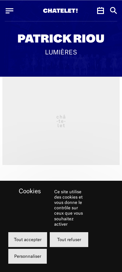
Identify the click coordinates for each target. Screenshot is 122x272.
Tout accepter (27, 239)
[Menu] (9, 10)
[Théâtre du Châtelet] (60, 10)
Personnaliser (27, 256)
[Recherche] (113, 10)
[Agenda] (100, 10)
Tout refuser (69, 239)
